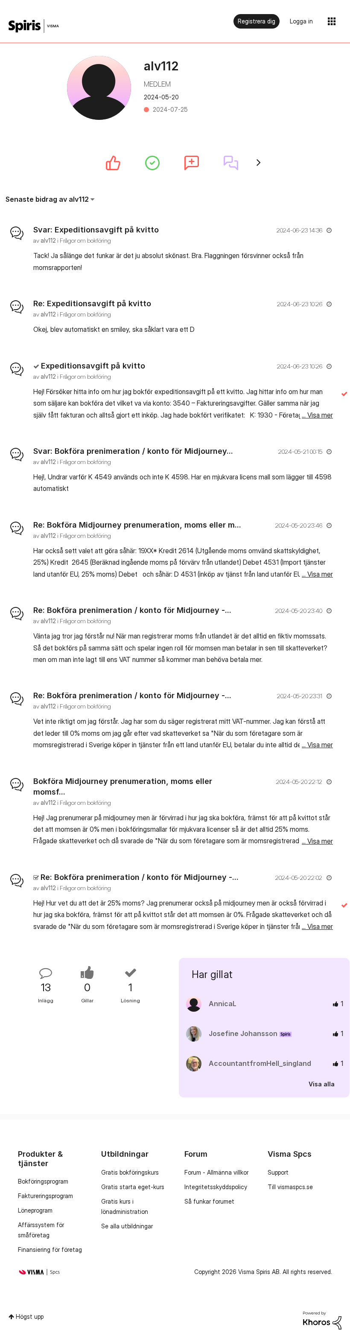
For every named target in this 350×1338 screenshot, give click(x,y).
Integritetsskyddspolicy (215, 1186)
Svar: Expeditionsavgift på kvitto (96, 229)
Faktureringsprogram (45, 1195)
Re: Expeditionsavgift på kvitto (92, 303)
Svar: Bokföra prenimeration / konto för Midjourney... (133, 451)
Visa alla (322, 1083)
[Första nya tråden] (191, 163)
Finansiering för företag (50, 1249)
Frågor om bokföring (85, 240)
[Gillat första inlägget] (113, 163)
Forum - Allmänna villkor (216, 1172)
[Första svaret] (231, 163)
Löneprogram (35, 1210)
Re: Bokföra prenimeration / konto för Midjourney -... (132, 610)
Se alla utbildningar (127, 1226)
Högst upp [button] (30, 1316)
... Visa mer (317, 267)
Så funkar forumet (209, 1201)
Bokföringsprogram (43, 1181)
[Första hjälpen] (152, 163)
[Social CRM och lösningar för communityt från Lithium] (322, 1319)
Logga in (301, 21)
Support (278, 1172)
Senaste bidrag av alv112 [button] (47, 199)
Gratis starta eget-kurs (132, 1186)
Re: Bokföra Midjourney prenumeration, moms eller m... (137, 524)
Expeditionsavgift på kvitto (93, 365)
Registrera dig (256, 21)
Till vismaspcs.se (290, 1186)
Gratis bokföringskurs (130, 1172)
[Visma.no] (34, 26)
